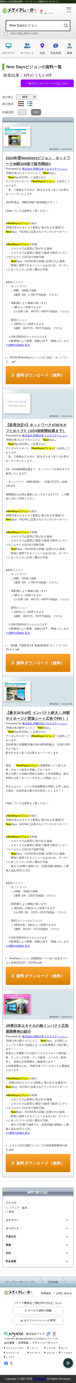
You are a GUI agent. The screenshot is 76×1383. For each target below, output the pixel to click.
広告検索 (53, 1282)
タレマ (64, 1348)
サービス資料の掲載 (40, 1310)
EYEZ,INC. (39, 1378)
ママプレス (35, 1352)
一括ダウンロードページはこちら (47, 83)
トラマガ (50, 1348)
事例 (11, 1211)
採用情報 (23, 1342)
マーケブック (12, 1352)
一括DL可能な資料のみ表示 (24, 33)
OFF (36, 112)
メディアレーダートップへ (20, 1282)
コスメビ (50, 1352)
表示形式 (8, 104)
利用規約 (46, 1293)
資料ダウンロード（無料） (40, 375)
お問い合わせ (64, 1293)
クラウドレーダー (15, 1348)
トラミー (33, 1348)
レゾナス (10, 1357)
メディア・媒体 (18, 1207)
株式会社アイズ (35, 1333)
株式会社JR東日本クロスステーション (44, 168)
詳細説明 (8, 112)
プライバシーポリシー (45, 1342)
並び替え (8, 97)
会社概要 (9, 1342)
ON (22, 112)
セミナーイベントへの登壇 (40, 1320)
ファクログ (66, 1352)
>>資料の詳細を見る (18, 344)
